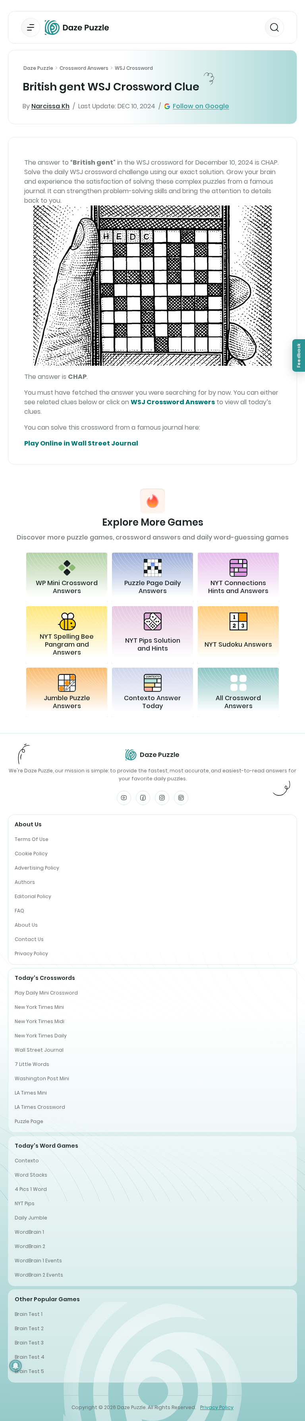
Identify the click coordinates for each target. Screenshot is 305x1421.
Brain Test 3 (29, 1342)
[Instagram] (162, 798)
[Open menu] (30, 27)
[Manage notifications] (15, 1366)
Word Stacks (31, 1174)
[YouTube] (124, 798)
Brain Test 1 (28, 1314)
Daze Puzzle (38, 68)
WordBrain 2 (30, 1246)
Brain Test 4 (29, 1357)
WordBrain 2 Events (39, 1274)
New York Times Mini (39, 1007)
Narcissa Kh (50, 106)
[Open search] (274, 27)
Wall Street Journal (39, 1050)
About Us (26, 925)
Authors (25, 882)
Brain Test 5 (29, 1371)
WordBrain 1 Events (38, 1260)
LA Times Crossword (40, 1107)
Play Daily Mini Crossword (46, 992)
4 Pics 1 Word (31, 1189)
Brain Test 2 (29, 1328)
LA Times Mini (31, 1092)
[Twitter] (181, 798)
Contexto (27, 1160)
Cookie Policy (31, 853)
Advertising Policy (37, 867)
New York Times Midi (39, 1021)
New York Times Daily (41, 1035)
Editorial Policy (33, 896)
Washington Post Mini (42, 1078)
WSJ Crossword (134, 68)
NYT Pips (25, 1203)
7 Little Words (32, 1064)
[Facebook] (143, 798)
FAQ (19, 910)
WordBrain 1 (29, 1232)
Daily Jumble (31, 1217)
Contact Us (29, 939)
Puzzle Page (29, 1121)
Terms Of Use (31, 839)
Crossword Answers (84, 68)
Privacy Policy (31, 953)
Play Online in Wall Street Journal (81, 443)
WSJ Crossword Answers (173, 402)
